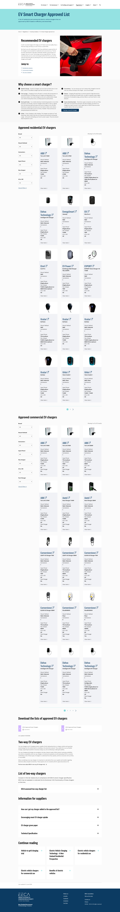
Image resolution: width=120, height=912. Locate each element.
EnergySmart (68, 211)
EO (85, 211)
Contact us (87, 899)
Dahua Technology (89, 155)
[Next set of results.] (73, 409)
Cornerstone (46, 553)
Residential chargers (28, 68)
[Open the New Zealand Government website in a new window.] (25, 905)
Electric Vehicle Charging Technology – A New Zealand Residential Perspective (58, 854)
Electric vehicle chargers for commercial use (30, 872)
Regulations (79, 5)
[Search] (100, 5)
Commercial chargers (28, 70)
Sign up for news (89, 896)
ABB (42, 153)
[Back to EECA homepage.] (25, 897)
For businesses (53, 5)
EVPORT (88, 266)
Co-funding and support (67, 5)
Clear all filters (22, 188)
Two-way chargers (27, 72)
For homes (43, 5)
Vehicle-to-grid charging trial (29, 852)
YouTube (65, 903)
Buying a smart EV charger (70, 110)
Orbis (64, 372)
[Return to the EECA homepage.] (26, 4)
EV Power (66, 266)
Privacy (86, 902)
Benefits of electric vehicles (56, 872)
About (94, 5)
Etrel (42, 266)
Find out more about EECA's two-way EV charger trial (31, 764)
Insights (88, 5)
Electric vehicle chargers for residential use (86, 852)
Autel (64, 498)
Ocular (43, 319)
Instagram (65, 901)
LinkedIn (65, 896)
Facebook (65, 898)
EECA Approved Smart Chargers (30, 728)
